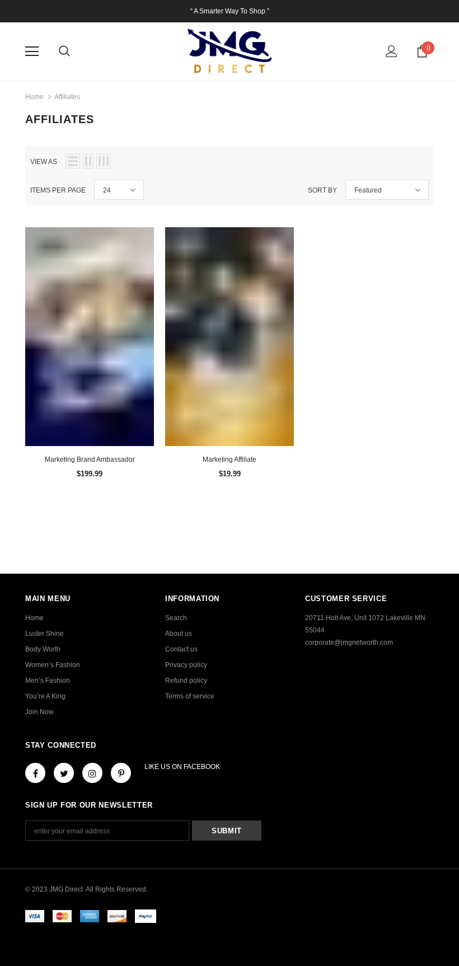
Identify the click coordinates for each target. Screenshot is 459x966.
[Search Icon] (64, 51)
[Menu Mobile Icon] (32, 51)
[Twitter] (64, 773)
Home (34, 97)
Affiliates (67, 97)
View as (43, 162)
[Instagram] (92, 773)
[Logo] (229, 51)
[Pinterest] (121, 773)
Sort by (322, 190)
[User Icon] (391, 51)
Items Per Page (58, 190)
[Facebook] (35, 773)
